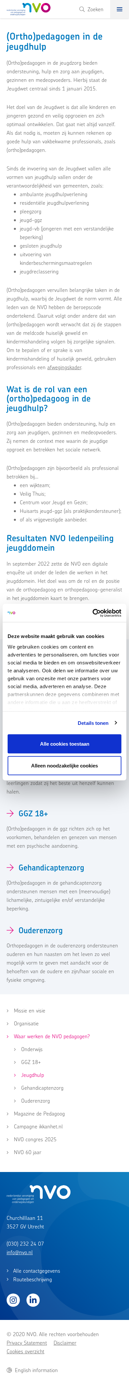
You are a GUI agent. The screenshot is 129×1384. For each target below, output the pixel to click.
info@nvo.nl (20, 1252)
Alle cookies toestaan (64, 744)
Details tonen (93, 723)
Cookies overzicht (25, 1351)
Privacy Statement (27, 1342)
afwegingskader (64, 367)
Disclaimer (65, 1342)
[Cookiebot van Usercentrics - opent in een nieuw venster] (92, 613)
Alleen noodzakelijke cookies (64, 765)
